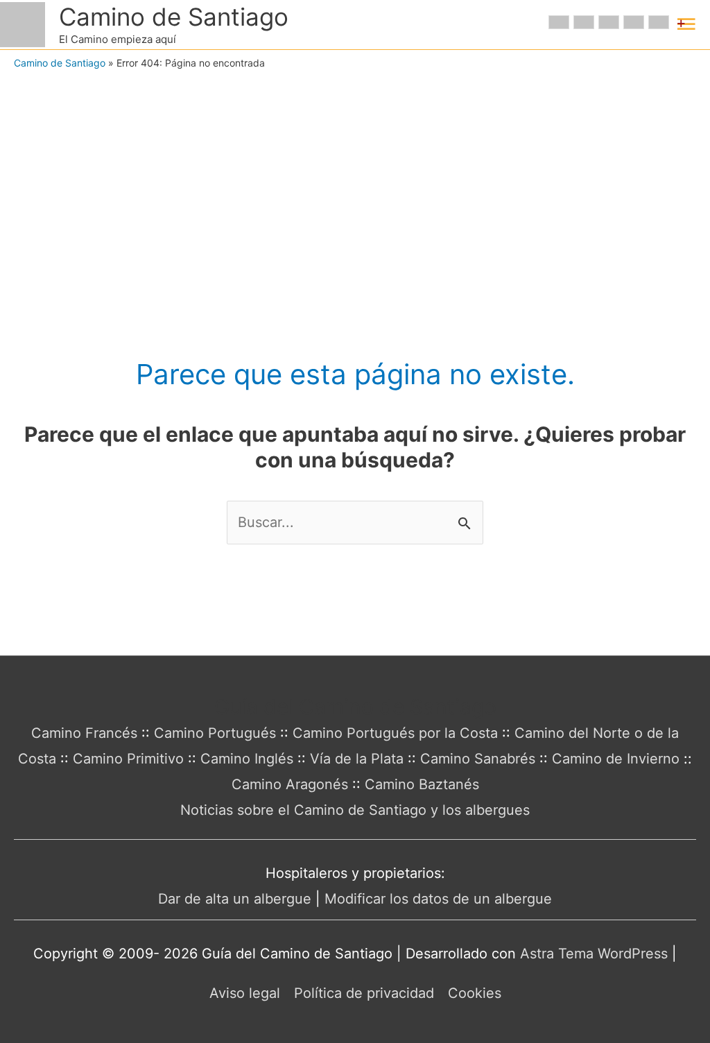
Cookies (474, 993)
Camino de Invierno (615, 758)
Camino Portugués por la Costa (395, 733)
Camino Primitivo (128, 758)
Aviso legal (244, 993)
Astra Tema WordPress (594, 953)
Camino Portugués (215, 733)
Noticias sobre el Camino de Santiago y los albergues (355, 810)
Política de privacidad (364, 993)
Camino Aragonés (290, 784)
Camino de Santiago (173, 16)
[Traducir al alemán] (608, 22)
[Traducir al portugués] (658, 22)
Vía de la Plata (357, 758)
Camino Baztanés (422, 784)
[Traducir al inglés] (558, 22)
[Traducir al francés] (583, 22)
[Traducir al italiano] (633, 22)
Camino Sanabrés (477, 758)
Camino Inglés (246, 758)
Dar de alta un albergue (234, 898)
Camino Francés (84, 733)
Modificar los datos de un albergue (438, 898)
